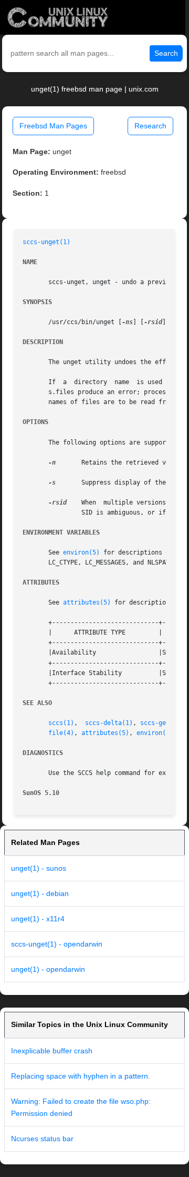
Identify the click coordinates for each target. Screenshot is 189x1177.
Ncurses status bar (42, 1138)
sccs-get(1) (160, 723)
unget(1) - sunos (38, 868)
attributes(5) (87, 602)
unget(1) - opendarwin (48, 969)
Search (166, 53)
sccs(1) (61, 723)
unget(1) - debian (40, 893)
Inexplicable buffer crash (51, 1051)
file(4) (61, 733)
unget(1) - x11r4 (38, 918)
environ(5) (81, 552)
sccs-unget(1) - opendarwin (56, 944)
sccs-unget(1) (46, 242)
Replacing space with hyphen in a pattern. (80, 1076)
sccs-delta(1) (109, 723)
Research (150, 126)
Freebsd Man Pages (53, 126)
